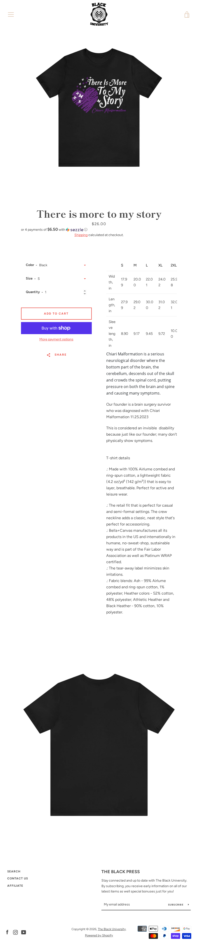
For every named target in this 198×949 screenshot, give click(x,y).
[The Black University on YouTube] (23, 932)
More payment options (56, 339)
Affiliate (15, 885)
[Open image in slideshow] (99, 107)
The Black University (112, 929)
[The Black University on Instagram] (15, 932)
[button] (99, 229)
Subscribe (176, 904)
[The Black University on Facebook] (7, 932)
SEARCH (14, 871)
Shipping (81, 235)
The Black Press (120, 871)
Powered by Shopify (99, 935)
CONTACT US (17, 878)
